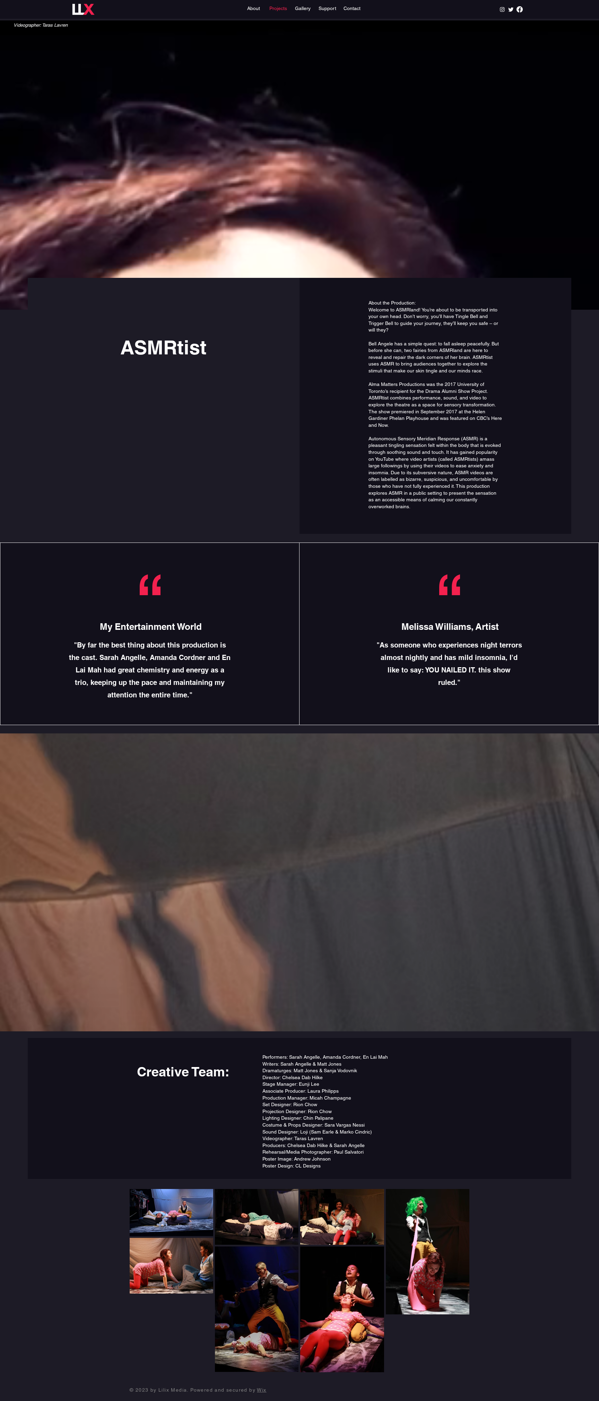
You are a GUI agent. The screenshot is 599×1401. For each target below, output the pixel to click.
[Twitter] (511, 9)
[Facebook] (519, 9)
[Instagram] (502, 9)
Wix (261, 1390)
